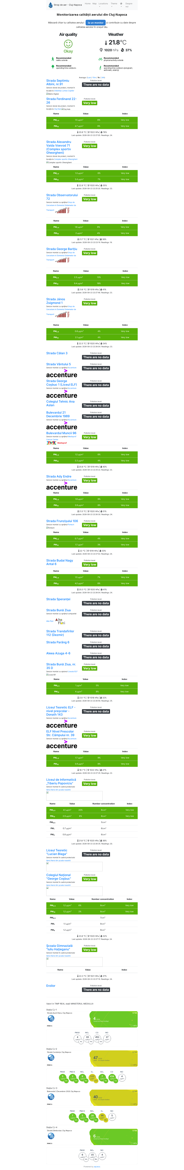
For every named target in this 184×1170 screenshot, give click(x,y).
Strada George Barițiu (61, 249)
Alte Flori (49, 621)
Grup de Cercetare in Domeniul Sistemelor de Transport (61, 206)
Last (89, 77)
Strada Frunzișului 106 (62, 521)
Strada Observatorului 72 (62, 197)
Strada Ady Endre (58, 476)
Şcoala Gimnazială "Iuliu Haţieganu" (59, 947)
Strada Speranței (58, 599)
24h (102, 77)
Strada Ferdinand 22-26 (61, 100)
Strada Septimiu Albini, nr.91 (57, 82)
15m (94, 77)
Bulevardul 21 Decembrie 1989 (58, 414)
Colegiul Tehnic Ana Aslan (60, 403)
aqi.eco (97, 1166)
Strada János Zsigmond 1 (55, 301)
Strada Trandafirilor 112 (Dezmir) (60, 633)
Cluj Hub (57, 109)
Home (87, 3)
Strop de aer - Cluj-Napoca (68, 5)
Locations (103, 3)
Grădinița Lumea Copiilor (64, 91)
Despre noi (129, 5)
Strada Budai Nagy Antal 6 (59, 562)
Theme (114, 3)
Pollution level (95, 80)
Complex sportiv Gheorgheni (65, 159)
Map (95, 3)
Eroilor (50, 986)
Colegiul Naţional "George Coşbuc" (58, 876)
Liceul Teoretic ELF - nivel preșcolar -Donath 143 (60, 711)
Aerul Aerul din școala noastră (58, 790)
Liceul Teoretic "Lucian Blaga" (56, 852)
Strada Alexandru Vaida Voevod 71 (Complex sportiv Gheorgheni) (58, 147)
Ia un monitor (96, 22)
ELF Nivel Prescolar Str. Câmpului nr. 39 (60, 733)
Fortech (71, 524)
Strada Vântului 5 (58, 364)
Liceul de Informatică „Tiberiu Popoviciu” (61, 781)
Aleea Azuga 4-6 (58, 653)
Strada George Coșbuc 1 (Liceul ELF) (61, 382)
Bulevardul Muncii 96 (61, 433)
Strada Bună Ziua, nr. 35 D (61, 666)
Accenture (72, 367)
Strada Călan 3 (56, 353)
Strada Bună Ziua (58, 610)
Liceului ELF (72, 671)
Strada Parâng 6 (57, 642)
